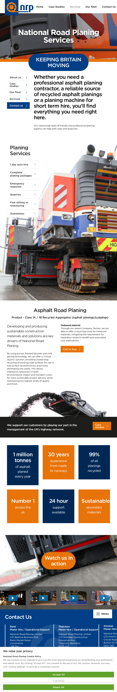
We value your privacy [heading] (18, 651)
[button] (23, 164)
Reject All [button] (58, 687)
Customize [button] (58, 680)
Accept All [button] (58, 674)
